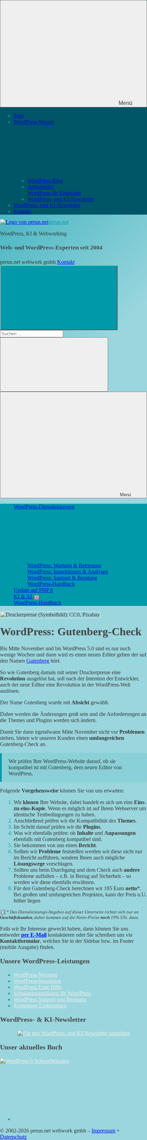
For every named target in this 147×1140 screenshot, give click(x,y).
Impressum (103, 1131)
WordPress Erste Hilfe (38, 987)
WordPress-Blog (45, 181)
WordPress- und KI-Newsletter (60, 199)
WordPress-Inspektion (37, 981)
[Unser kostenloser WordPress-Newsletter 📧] (73, 1033)
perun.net (58, 222)
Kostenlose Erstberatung (40, 1005)
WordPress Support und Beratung (50, 999)
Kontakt (22, 211)
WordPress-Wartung (35, 975)
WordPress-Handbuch (51, 584)
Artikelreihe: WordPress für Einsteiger (54, 190)
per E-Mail (33, 935)
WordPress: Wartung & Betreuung (64, 565)
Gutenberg (37, 661)
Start (19, 116)
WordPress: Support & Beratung (62, 578)
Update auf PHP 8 (33, 590)
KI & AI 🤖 (27, 596)
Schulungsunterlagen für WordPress (52, 993)
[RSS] (65, 1119)
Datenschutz (13, 1137)
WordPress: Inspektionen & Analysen (67, 571)
